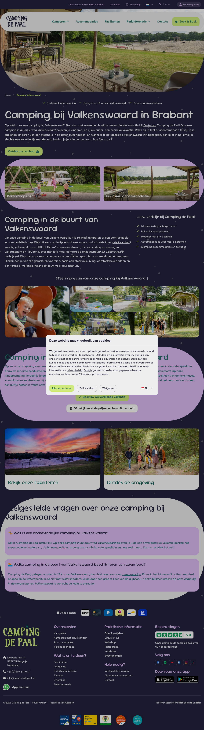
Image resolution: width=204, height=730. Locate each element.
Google (88, 370)
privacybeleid (74, 370)
